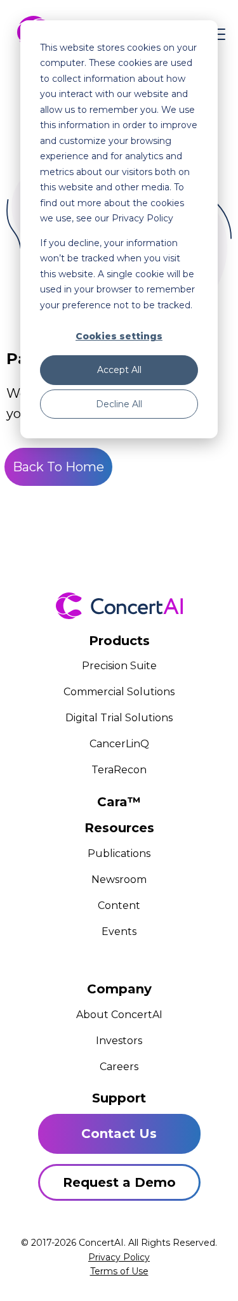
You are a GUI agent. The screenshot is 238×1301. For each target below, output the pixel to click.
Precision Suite (119, 666)
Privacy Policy (119, 1257)
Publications (119, 853)
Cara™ (119, 801)
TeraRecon (119, 770)
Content (119, 905)
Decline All (119, 404)
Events (119, 931)
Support (119, 1098)
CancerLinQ (119, 744)
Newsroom (119, 879)
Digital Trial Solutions (119, 718)
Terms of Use (119, 1271)
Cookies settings (119, 336)
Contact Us (119, 1133)
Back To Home (58, 466)
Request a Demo (119, 1182)
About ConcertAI (119, 1015)
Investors (119, 1041)
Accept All (119, 370)
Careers (119, 1067)
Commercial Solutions (119, 692)
